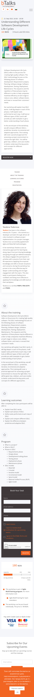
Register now (17, 157)
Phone (6, 516)
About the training (17, 175)
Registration (17, 185)
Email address (8, 507)
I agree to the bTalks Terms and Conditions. (16, 537)
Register (25, 553)
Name (6, 498)
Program (17, 182)
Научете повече (17, 688)
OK (17, 692)
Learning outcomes (17, 178)
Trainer (17, 172)
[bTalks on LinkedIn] (7, 9)
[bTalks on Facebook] (3, 9)
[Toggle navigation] (31, 10)
